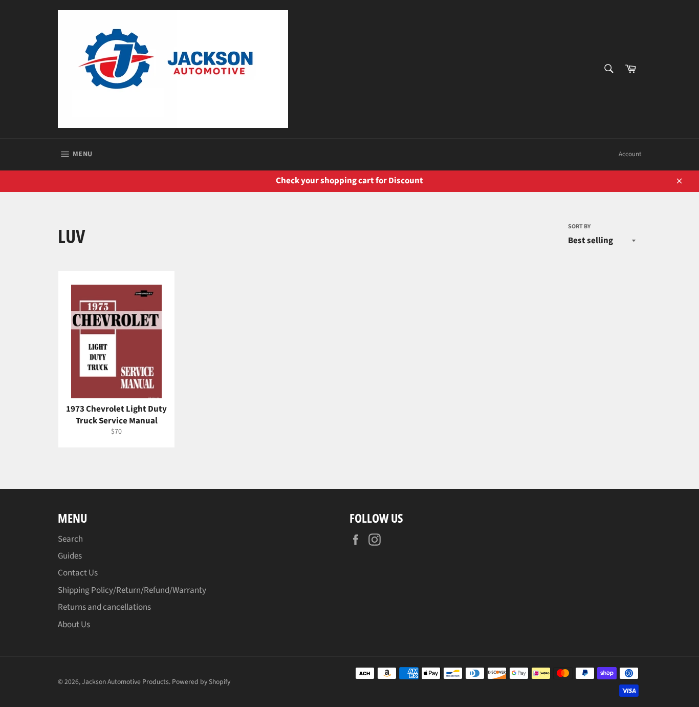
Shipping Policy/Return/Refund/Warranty (132, 590)
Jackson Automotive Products (125, 682)
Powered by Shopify (201, 682)
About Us (74, 624)
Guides (70, 556)
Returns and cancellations (104, 607)
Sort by (579, 227)
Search (70, 539)
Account (630, 154)
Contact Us (78, 573)
